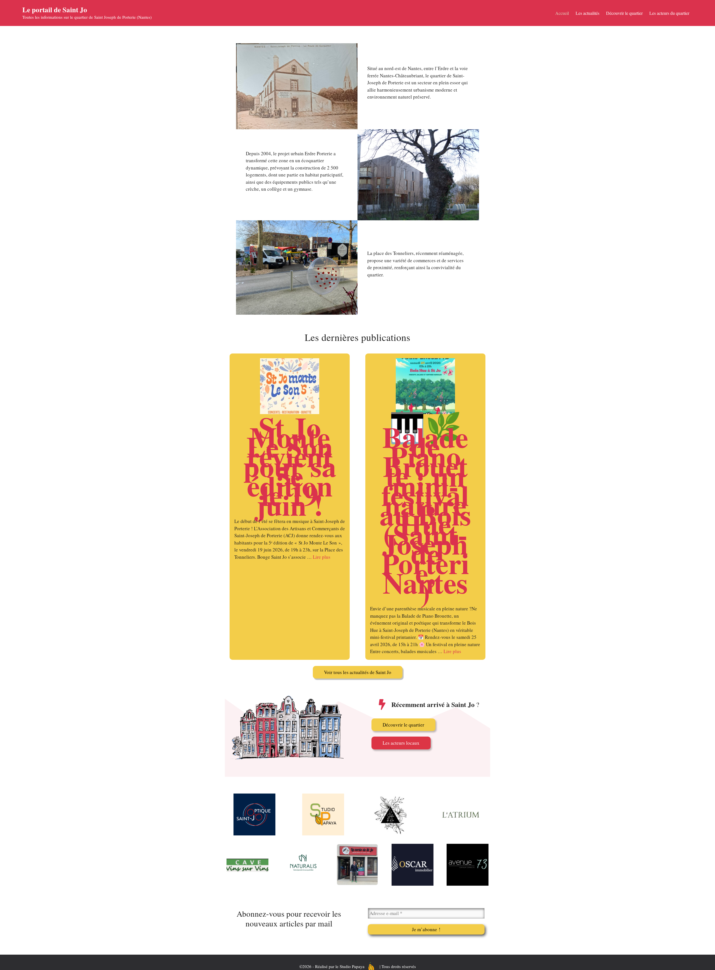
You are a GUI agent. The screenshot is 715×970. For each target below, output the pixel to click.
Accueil (562, 13)
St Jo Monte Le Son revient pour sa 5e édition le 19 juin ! (289, 466)
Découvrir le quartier (624, 13)
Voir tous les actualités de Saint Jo (357, 672)
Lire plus (321, 557)
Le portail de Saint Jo (54, 9)
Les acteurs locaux (401, 743)
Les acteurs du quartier (669, 13)
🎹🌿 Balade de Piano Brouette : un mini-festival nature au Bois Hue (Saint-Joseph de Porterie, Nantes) (425, 509)
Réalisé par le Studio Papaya (339, 966)
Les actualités (587, 13)
